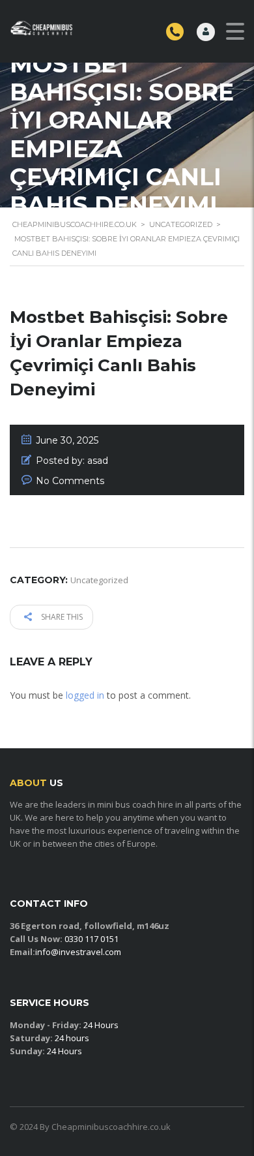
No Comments (70, 481)
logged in (85, 695)
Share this (61, 616)
